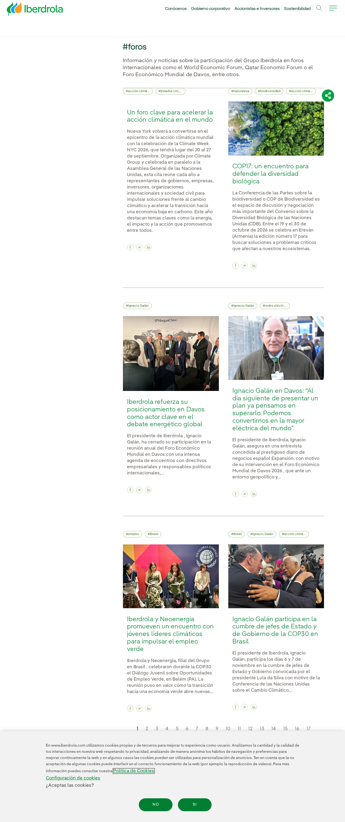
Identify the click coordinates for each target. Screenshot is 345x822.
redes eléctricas (277, 305)
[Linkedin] (148, 247)
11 (239, 728)
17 (308, 728)
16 (297, 728)
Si (195, 805)
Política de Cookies (133, 771)
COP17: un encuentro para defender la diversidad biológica (270, 174)
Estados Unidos (172, 91)
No (156, 805)
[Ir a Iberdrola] (27, 10)
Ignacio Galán (138, 305)
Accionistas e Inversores (257, 9)
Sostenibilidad (297, 9)
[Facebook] (130, 247)
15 (285, 728)
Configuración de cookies (73, 778)
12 (250, 728)
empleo (133, 534)
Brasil (154, 534)
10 (228, 728)
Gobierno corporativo (210, 9)
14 (273, 728)
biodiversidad (270, 91)
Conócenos (176, 9)
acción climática (140, 91)
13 (262, 728)
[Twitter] (139, 247)
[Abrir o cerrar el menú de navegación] (333, 11)
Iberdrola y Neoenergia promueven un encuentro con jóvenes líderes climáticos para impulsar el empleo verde (170, 634)
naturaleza (241, 91)
